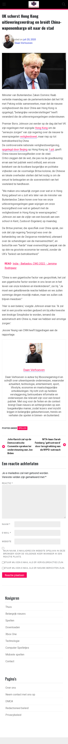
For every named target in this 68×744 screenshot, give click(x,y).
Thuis (8, 607)
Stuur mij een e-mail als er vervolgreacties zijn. (34, 562)
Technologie (12, 641)
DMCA (9, 701)
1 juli (51, 149)
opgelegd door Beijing (14, 149)
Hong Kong (41, 128)
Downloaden (12, 627)
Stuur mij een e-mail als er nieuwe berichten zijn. (34, 568)
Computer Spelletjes (17, 647)
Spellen (22, 428)
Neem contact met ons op (20, 694)
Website (6, 541)
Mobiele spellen (14, 654)
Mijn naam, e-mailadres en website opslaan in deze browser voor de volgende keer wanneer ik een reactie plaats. (34, 554)
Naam (6, 524)
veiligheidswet (28, 136)
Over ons (10, 687)
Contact (9, 661)
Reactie (7, 483)
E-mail (6, 533)
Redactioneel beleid (17, 708)
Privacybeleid (13, 714)
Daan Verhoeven (24, 43)
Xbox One (11, 634)
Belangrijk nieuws (15, 613)
